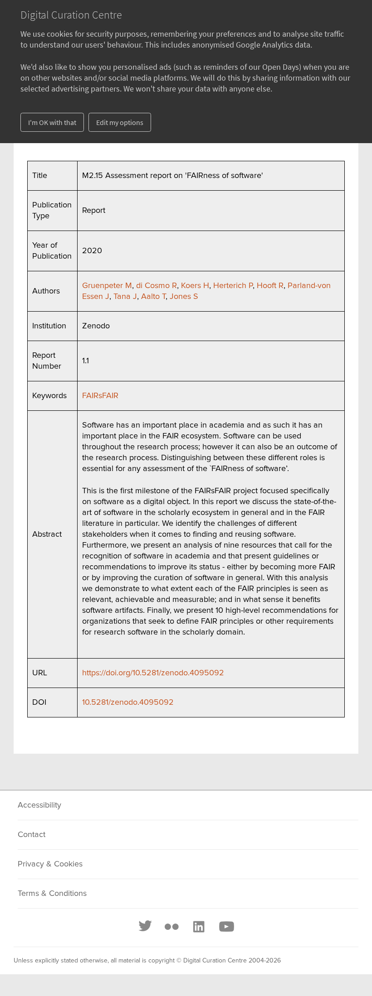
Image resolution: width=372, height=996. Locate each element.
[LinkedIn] (198, 926)
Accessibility (39, 805)
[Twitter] (145, 926)
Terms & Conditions (52, 894)
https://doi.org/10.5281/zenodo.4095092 (153, 673)
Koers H (195, 286)
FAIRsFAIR (100, 396)
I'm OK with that (52, 122)
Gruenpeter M (107, 286)
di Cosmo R (156, 286)
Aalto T (153, 297)
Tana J (125, 297)
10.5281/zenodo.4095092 (128, 702)
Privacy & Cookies (50, 864)
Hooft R (270, 286)
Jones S (184, 297)
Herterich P (233, 286)
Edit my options (119, 122)
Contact (31, 835)
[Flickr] (171, 926)
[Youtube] (226, 926)
